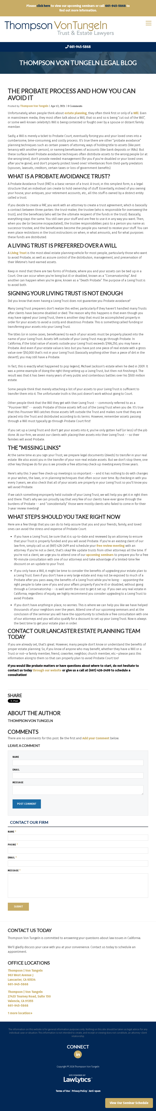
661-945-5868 (115, 6)
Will (135, 113)
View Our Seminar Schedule (129, 1103)
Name (16, 757)
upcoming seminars (100, 555)
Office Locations (29, 962)
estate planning (75, 113)
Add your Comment (95, 738)
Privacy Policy (79, 1091)
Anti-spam (94, 1091)
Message (18, 782)
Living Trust (18, 253)
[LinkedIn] (78, 1054)
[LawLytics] (78, 1078)
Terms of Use (63, 1091)
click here (43, 6)
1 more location (19, 1013)
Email (16, 769)
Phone (13, 844)
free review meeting (110, 546)
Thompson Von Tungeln (34, 106)
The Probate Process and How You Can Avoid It (72, 94)
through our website (46, 670)
